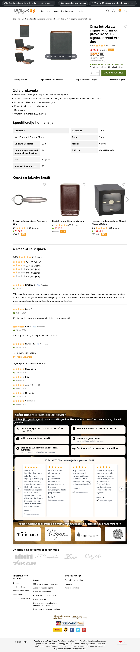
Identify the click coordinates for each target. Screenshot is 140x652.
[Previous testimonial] (18, 488)
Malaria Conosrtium (53, 641)
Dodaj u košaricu (113, 72)
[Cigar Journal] (58, 534)
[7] (23, 228)
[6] (22, 228)
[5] (104, 45)
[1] (94, 45)
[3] (99, 45)
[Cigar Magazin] (118, 534)
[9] (65, 225)
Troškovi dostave (20, 587)
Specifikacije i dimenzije (52, 80)
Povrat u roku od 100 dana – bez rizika (96, 428)
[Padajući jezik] (122, 642)
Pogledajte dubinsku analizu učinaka (69, 649)
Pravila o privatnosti (21, 598)
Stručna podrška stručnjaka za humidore (97, 448)
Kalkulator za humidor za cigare (46, 609)
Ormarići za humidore (74, 580)
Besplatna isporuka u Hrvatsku (31, 3)
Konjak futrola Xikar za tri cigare (68, 221)
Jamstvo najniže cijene (88, 438)
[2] (97, 45)
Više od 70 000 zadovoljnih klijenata (114, 3)
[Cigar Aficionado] (27, 534)
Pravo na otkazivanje (42, 592)
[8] (24, 228)
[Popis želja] (125, 12)
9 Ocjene (111, 45)
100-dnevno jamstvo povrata (73, 3)
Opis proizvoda (21, 80)
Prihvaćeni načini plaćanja (44, 595)
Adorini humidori (72, 588)
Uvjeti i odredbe (19, 595)
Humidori (68, 584)
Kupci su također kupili (86, 80)
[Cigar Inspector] (88, 534)
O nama (36, 580)
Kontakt (16, 583)
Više (81, 11)
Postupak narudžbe (21, 591)
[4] (102, 45)
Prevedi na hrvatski (22, 357)
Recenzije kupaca (117, 80)
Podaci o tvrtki (39, 599)
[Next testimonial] (121, 488)
